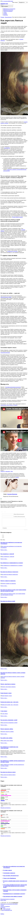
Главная (2, 17)
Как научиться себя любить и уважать (12, 896)
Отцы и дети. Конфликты (9, 878)
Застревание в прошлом (9, 873)
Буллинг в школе (7, 870)
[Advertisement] (14, 850)
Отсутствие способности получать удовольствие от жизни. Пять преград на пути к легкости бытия (15, 886)
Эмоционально (8, 17)
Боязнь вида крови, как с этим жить (9, 702)
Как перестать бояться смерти (8, 772)
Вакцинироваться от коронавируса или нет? (14, 893)
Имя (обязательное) (19, 514)
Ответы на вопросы (7, 11)
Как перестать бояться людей (8, 601)
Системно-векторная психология (13, 387)
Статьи (5, 12)
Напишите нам (4, 3)
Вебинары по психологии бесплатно (9, 904)
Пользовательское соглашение (8, 899)
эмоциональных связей (6, 297)
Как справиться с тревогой (7, 553)
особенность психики (12, 251)
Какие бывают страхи (6, 693)
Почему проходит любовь (7, 728)
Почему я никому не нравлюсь (8, 580)
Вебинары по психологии (9, 8)
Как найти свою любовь (6, 737)
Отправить (5, 528)
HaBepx (2, 913)
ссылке (17, 477)
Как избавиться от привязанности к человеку (12, 562)
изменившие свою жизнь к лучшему (9, 405)
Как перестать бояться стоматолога (9, 571)
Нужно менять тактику (17, 217)
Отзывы (5, 13)
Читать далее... (4, 549)
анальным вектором (5, 352)
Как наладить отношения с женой (9, 720)
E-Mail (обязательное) (19, 516)
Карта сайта (3, 900)
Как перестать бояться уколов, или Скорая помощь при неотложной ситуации (13, 590)
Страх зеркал (4, 711)
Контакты (5, 14)
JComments (25, 529)
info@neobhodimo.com (7, 910)
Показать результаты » (6, 807)
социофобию (7, 147)
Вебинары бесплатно (8, 10)
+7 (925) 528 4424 (6, 908)
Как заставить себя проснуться (11, 875)
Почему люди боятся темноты (8, 684)
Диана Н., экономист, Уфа (7, 471)
